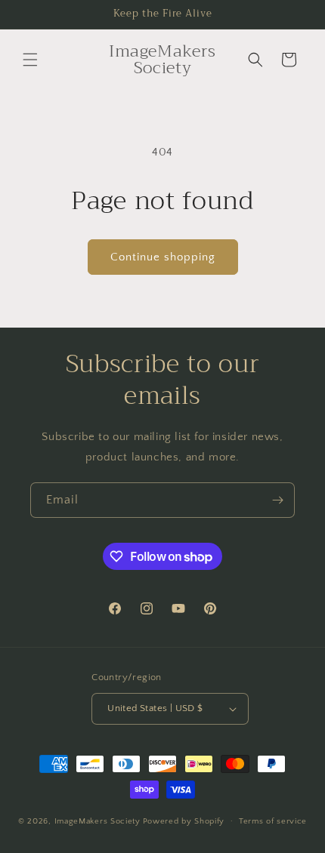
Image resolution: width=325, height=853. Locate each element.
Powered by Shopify (184, 820)
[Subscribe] (277, 500)
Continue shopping (162, 257)
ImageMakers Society (97, 820)
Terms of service (273, 821)
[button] (30, 59)
